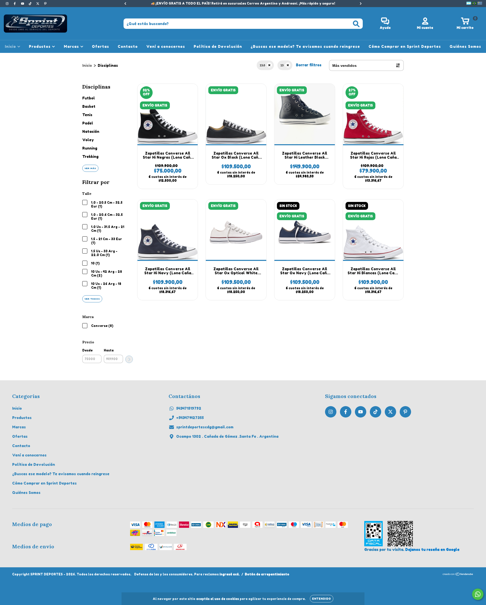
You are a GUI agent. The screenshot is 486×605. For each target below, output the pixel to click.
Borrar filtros (308, 65)
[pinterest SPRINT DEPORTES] (45, 3)
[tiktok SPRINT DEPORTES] (30, 3)
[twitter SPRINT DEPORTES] (38, 3)
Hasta (109, 350)
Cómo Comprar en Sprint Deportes (405, 46)
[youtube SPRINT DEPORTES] (23, 3)
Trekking (90, 156)
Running (89, 148)
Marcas (72, 46)
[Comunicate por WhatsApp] (477, 594)
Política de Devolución (218, 46)
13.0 (262, 65)
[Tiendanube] (458, 575)
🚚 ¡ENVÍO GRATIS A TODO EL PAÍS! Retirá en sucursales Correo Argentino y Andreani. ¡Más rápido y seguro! (243, 3)
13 (282, 65)
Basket (88, 106)
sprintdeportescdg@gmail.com (204, 427)
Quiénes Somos (465, 46)
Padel (87, 123)
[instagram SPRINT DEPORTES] (7, 3)
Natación (90, 131)
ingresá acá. (229, 574)
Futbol (88, 98)
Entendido (321, 598)
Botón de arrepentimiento (267, 574)
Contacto (128, 46)
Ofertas (100, 46)
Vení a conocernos (165, 46)
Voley (88, 140)
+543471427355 (190, 417)
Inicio (11, 46)
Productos (40, 46)
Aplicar (129, 359)
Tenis (87, 115)
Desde (87, 350)
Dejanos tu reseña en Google (432, 549)
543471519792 (188, 408)
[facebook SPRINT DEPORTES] (15, 3)
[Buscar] (356, 24)
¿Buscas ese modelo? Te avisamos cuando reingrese (305, 46)
